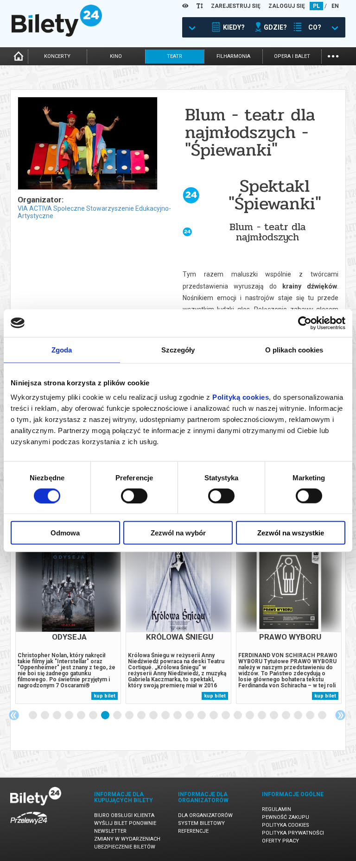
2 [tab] (45, 715)
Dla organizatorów (205, 815)
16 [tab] (214, 715)
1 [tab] (33, 715)
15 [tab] (202, 715)
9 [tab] (129, 715)
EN (335, 6)
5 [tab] (81, 715)
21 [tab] (274, 715)
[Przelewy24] (28, 826)
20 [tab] (262, 715)
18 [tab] (238, 715)
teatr (174, 56)
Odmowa (65, 533)
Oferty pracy (280, 841)
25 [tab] (322, 715)
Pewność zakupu (285, 817)
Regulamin (276, 809)
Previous (14, 715)
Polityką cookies (240, 397)
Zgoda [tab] (61, 349)
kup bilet (104, 696)
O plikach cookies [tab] (294, 349)
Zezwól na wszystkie (290, 533)
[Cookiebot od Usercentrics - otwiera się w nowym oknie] (304, 323)
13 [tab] (178, 715)
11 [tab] (154, 715)
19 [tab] (250, 715)
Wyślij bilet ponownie (125, 823)
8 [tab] (117, 715)
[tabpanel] (68, 621)
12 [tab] (166, 715)
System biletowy (201, 823)
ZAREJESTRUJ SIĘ (236, 6)
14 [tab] (190, 715)
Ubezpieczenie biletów (124, 847)
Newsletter (110, 831)
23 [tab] (298, 715)
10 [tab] (141, 715)
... (333, 55)
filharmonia (233, 56)
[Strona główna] (57, 34)
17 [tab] (226, 715)
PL (316, 6)
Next (340, 715)
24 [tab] (310, 715)
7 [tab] (105, 715)
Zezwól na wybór (178, 533)
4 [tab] (69, 715)
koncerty (57, 56)
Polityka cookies (285, 825)
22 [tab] (286, 715)
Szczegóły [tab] (178, 349)
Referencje (193, 831)
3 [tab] (57, 715)
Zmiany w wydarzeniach (127, 839)
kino (116, 56)
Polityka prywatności (293, 833)
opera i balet (292, 56)
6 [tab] (93, 715)
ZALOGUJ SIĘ (286, 6)
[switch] (134, 495)
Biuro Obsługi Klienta (124, 815)
